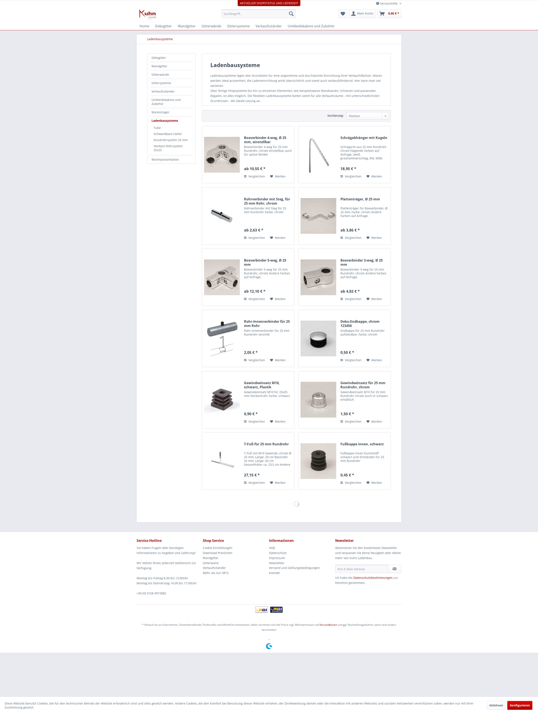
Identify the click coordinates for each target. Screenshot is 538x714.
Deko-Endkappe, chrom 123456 (360, 323)
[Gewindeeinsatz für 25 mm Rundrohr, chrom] (318, 400)
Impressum (277, 558)
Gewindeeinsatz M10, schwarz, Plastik (262, 385)
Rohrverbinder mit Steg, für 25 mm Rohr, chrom (267, 201)
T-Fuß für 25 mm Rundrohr (266, 444)
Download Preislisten (217, 553)
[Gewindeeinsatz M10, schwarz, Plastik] (222, 400)
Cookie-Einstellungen (217, 548)
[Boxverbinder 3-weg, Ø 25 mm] (318, 277)
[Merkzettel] (342, 13)
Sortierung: (335, 116)
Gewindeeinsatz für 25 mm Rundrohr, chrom (362, 385)
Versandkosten (328, 625)
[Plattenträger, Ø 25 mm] (318, 216)
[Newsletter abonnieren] (394, 569)
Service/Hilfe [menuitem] (388, 3)
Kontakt (274, 573)
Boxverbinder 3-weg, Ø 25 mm (361, 262)
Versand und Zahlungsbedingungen (294, 568)
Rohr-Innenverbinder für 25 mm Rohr (267, 323)
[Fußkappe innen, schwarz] (318, 461)
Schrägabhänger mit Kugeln (363, 138)
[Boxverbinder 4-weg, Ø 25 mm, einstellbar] (222, 154)
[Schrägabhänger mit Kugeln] (318, 154)
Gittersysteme (161, 83)
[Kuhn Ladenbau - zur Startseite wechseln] (147, 14)
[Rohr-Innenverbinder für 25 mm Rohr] (222, 338)
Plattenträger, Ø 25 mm (360, 199)
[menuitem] (259, 13)
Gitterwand (211, 563)
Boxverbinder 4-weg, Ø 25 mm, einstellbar (265, 140)
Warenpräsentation (165, 159)
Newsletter (276, 563)
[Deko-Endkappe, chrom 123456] (318, 338)
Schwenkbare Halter (168, 134)
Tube (157, 128)
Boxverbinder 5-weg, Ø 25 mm (265, 262)
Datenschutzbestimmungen (373, 578)
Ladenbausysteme (165, 121)
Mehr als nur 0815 (216, 573)
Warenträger (160, 112)
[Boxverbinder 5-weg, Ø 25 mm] (222, 277)
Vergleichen (256, 176)
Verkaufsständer (163, 91)
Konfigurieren (520, 705)
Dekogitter (159, 58)
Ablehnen (496, 705)
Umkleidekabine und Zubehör (166, 102)
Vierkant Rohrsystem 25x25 (168, 148)
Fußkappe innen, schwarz (362, 444)
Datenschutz (278, 553)
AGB (272, 548)
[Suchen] (291, 13)
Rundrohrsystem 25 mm (171, 140)
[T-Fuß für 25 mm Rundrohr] (222, 461)
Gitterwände (160, 75)
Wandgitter (159, 66)
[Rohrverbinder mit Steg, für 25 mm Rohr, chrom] (222, 216)
